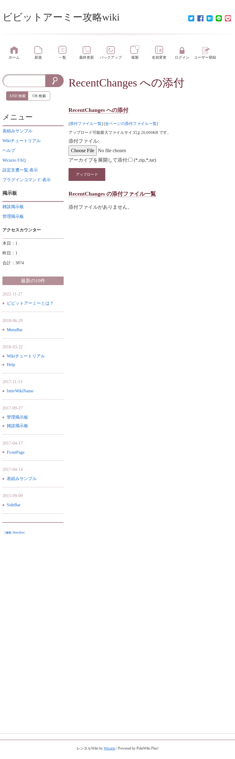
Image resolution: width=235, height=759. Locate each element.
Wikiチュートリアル (26, 356)
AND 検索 (17, 96)
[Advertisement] (33, 629)
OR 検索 (39, 96)
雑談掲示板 (17, 426)
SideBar (14, 505)
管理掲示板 (17, 417)
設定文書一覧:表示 (20, 170)
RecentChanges (103, 83)
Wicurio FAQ (14, 160)
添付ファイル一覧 (86, 124)
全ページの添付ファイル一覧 (131, 124)
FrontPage (15, 452)
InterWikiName (20, 391)
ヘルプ (8, 150)
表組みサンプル (22, 478)
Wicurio (109, 748)
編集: (15, 532)
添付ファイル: (84, 141)
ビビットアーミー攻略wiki (61, 17)
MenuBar (15, 330)
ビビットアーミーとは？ (30, 303)
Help (11, 364)
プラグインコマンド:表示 (26, 180)
